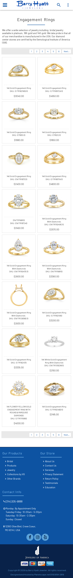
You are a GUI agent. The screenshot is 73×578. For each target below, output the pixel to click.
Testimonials (51, 482)
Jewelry (11, 469)
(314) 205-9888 (14, 501)
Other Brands (14, 478)
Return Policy (51, 478)
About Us (49, 461)
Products (11, 465)
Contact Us (50, 465)
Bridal (10, 461)
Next (66, 51)
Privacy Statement (54, 474)
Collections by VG (16, 474)
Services (49, 469)
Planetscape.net (42, 574)
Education (50, 487)
